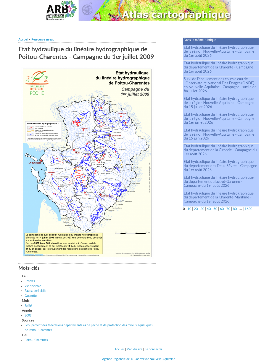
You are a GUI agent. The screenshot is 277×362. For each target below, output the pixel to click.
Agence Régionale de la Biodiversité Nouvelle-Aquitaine (138, 359)
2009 (28, 315)
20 (196, 209)
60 (222, 209)
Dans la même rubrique (200, 40)
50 (215, 209)
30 (202, 209)
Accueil (23, 39)
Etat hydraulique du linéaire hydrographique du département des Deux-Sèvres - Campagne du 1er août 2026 (220, 166)
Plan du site (134, 349)
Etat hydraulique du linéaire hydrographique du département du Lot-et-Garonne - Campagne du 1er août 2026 (219, 181)
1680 (248, 209)
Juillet (28, 305)
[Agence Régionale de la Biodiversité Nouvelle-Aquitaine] (62, 10)
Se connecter (153, 349)
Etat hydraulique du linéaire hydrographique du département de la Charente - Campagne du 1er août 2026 (219, 67)
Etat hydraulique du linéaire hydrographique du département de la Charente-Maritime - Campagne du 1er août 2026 (219, 197)
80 (235, 209)
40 (209, 209)
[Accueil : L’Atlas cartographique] (155, 10)
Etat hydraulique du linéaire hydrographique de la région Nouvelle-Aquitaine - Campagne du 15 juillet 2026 (219, 103)
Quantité (31, 295)
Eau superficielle (35, 290)
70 (228, 209)
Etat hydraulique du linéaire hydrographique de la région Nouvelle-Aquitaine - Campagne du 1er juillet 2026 (219, 118)
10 (189, 209)
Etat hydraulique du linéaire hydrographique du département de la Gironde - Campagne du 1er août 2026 (220, 150)
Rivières (30, 281)
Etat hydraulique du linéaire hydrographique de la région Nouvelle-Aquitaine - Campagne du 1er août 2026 (219, 51)
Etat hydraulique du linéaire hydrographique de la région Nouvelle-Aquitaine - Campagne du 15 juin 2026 (219, 134)
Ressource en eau (42, 39)
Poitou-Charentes (36, 340)
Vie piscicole (33, 286)
